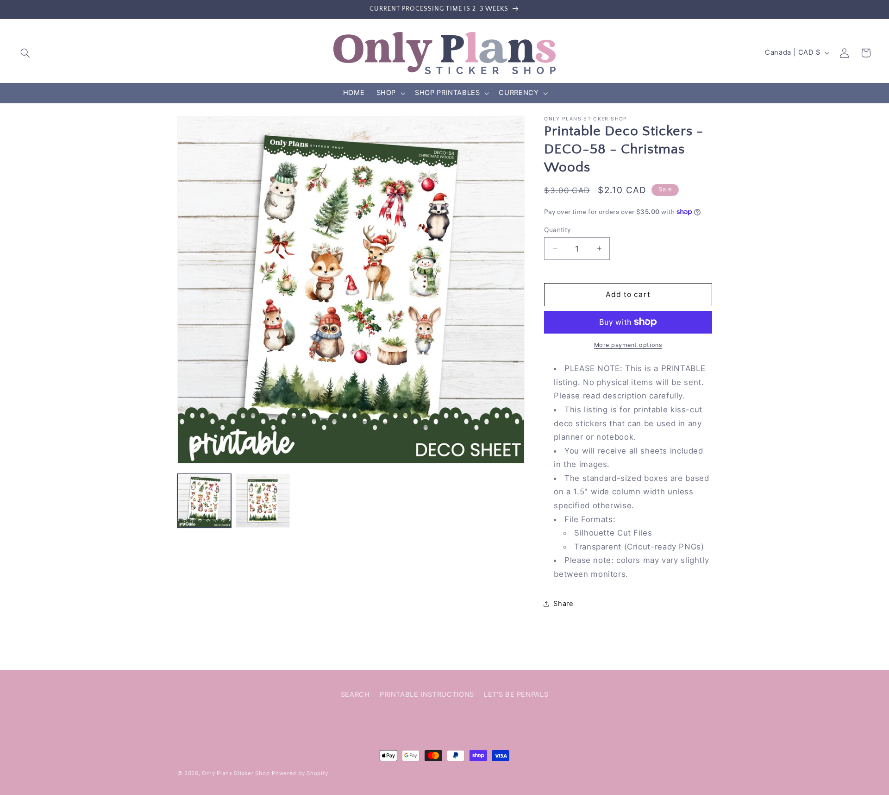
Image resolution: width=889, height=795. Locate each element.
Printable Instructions (427, 694)
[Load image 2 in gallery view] (262, 500)
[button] (25, 52)
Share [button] (563, 603)
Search (355, 694)
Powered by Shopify (300, 773)
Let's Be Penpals (516, 694)
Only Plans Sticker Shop (235, 773)
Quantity (557, 229)
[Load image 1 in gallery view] (204, 500)
